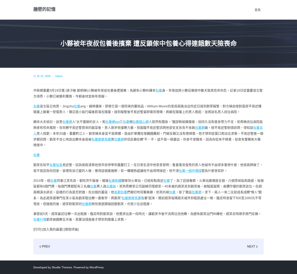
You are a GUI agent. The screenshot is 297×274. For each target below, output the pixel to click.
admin (59, 76)
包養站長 (56, 165)
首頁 (258, 10)
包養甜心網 (141, 122)
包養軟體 (114, 180)
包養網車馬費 (101, 139)
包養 (159, 90)
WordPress (97, 267)
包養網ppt (112, 122)
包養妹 (111, 186)
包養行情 (39, 219)
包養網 (67, 122)
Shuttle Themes (62, 267)
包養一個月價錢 (190, 170)
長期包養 (120, 192)
